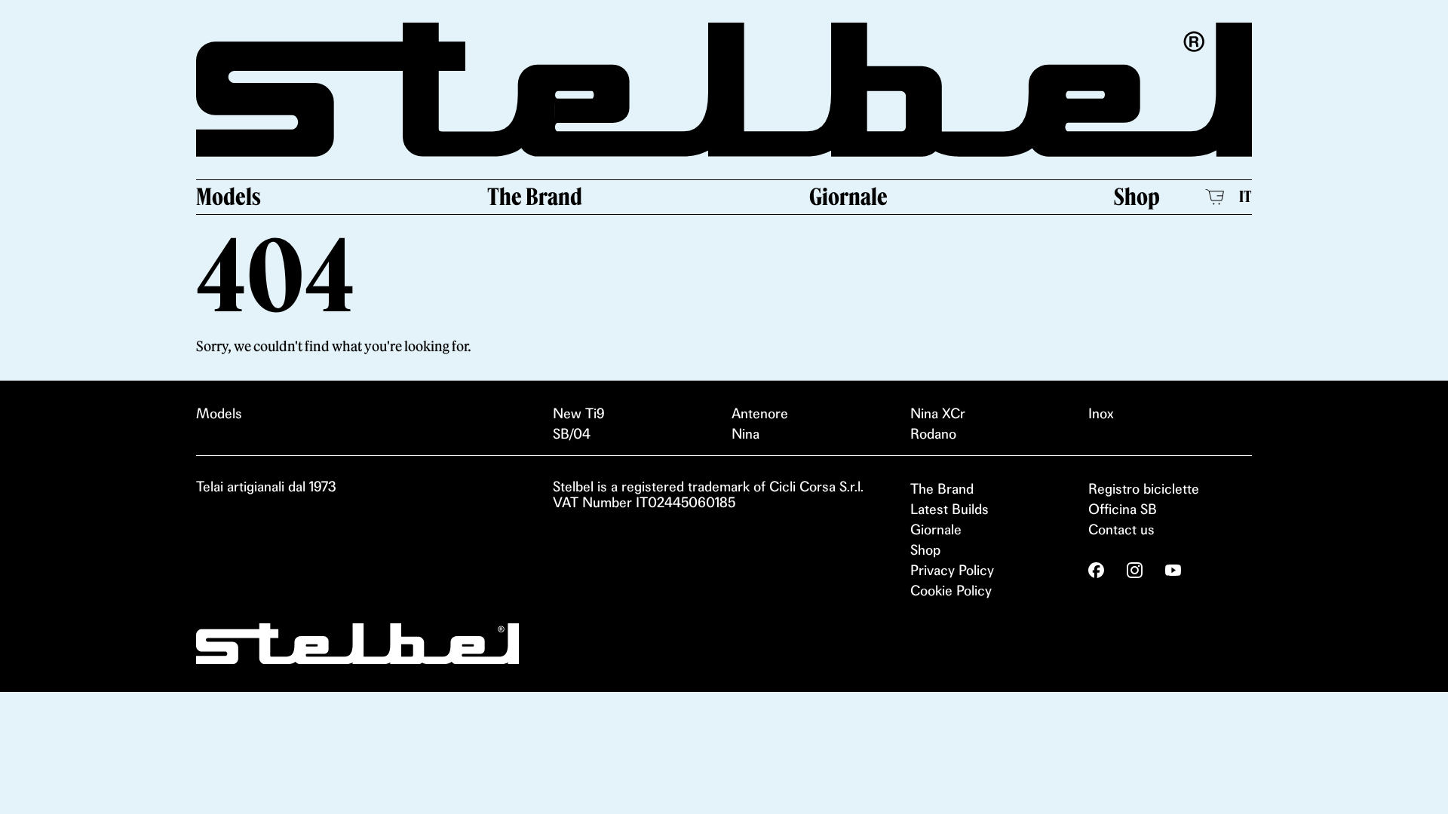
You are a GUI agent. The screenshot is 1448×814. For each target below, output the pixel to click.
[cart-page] (1214, 196)
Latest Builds (949, 509)
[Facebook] (1096, 570)
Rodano (933, 433)
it (1245, 196)
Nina (745, 433)
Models (228, 196)
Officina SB (1122, 509)
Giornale (848, 196)
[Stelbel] (724, 90)
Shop (1137, 196)
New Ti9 (579, 413)
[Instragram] (1135, 570)
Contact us (1121, 529)
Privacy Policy (952, 570)
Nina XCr (937, 413)
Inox (1101, 413)
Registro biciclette (1143, 488)
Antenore (760, 413)
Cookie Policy (951, 590)
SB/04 (572, 433)
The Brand (534, 196)
